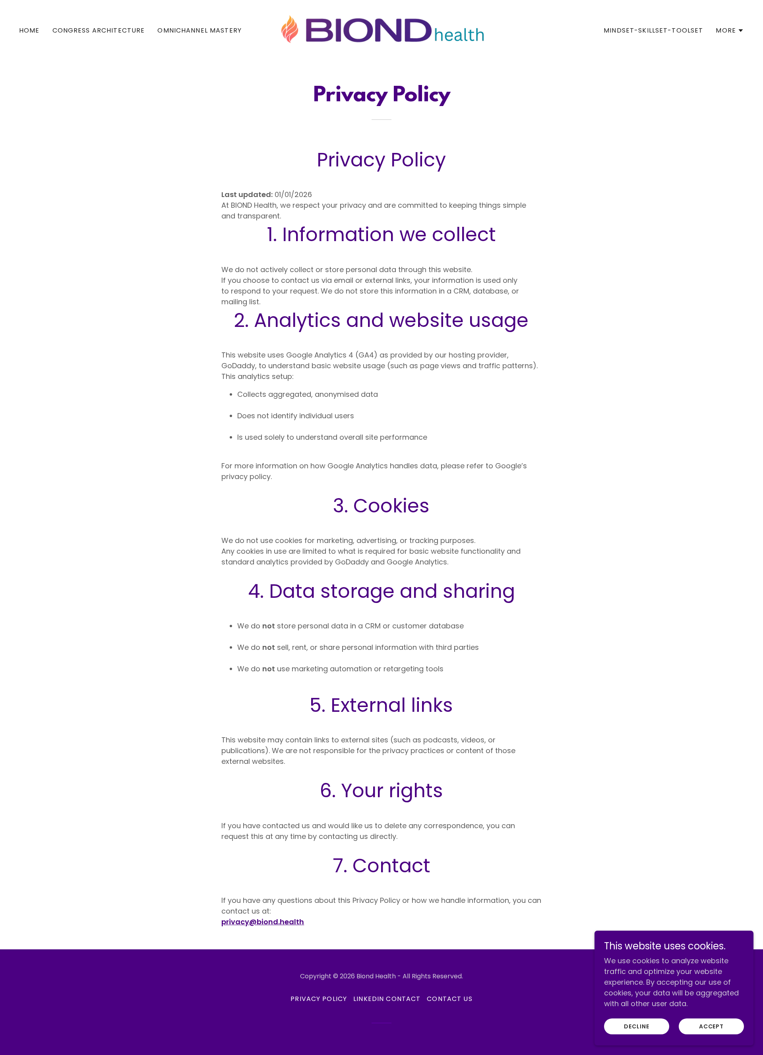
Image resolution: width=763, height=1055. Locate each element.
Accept (711, 1026)
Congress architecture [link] (98, 30)
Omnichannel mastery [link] (199, 30)
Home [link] (29, 30)
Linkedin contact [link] (386, 998)
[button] (730, 30)
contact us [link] (449, 998)
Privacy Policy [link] (318, 998)
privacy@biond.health (262, 922)
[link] (381, 30)
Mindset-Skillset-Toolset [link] (653, 30)
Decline (636, 1026)
